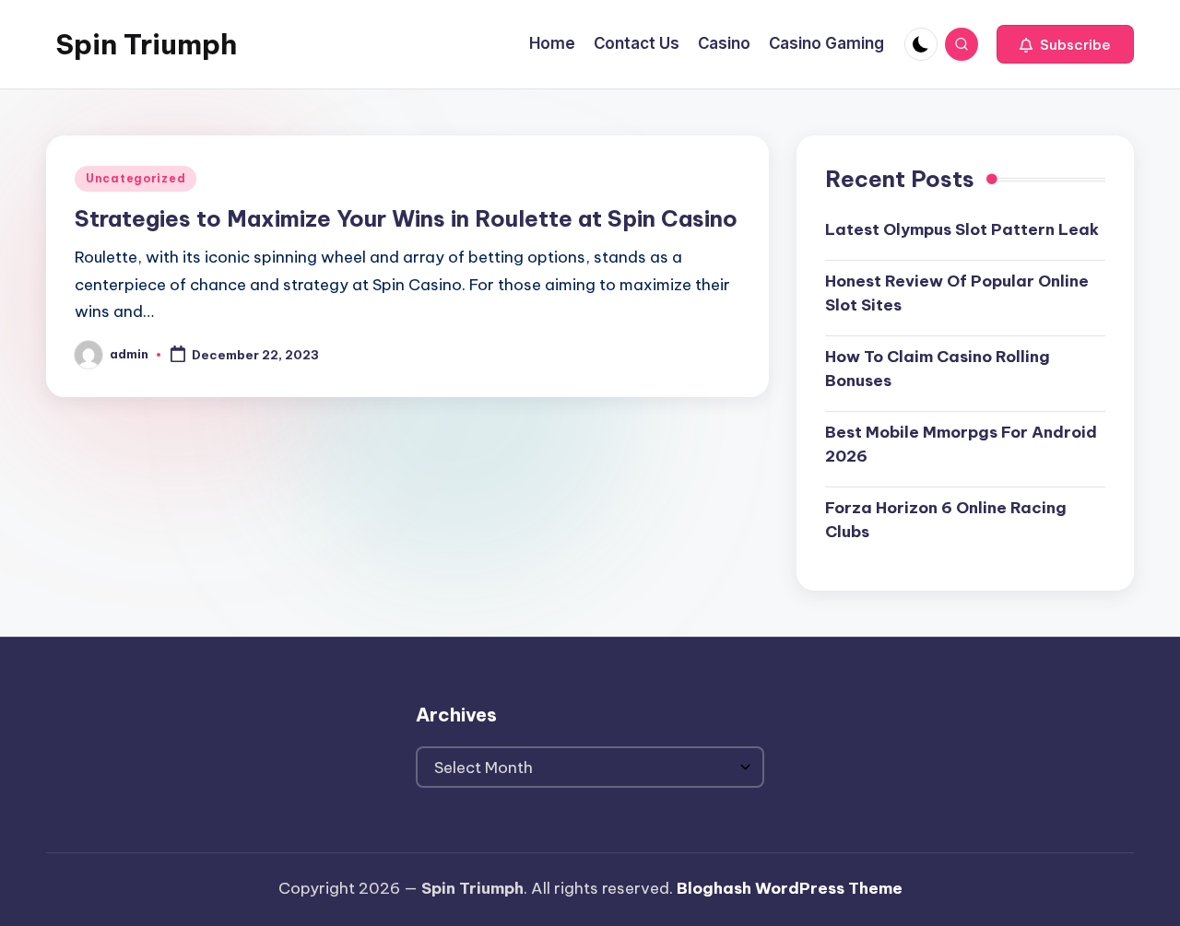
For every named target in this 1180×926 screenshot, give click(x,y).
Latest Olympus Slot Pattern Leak (962, 229)
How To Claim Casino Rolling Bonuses (937, 368)
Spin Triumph (146, 44)
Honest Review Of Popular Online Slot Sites (957, 293)
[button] (1065, 44)
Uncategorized (135, 178)
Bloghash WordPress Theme (790, 888)
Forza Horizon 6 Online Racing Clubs (946, 520)
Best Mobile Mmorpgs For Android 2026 (961, 444)
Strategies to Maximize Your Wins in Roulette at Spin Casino (406, 218)
